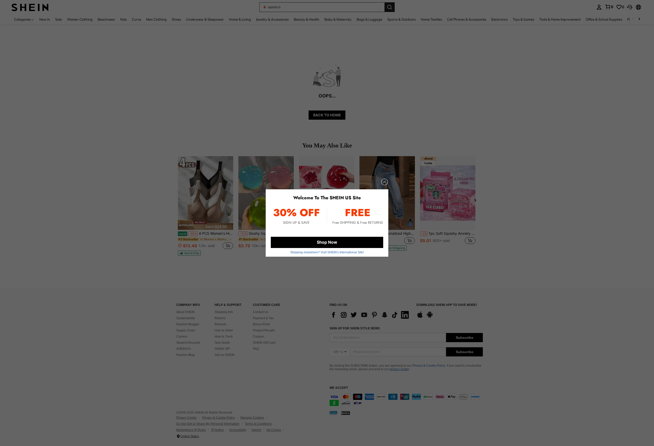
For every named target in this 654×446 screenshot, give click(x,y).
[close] (384, 182)
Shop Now (327, 242)
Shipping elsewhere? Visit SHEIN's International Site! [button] (327, 252)
